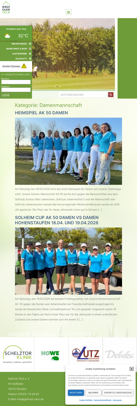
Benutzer (5, 79)
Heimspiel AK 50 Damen (41, 112)
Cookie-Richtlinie (86, 400)
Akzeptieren (76, 392)
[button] (131, 369)
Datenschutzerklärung (102, 400)
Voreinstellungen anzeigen (118, 392)
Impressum (117, 400)
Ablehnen (93, 392)
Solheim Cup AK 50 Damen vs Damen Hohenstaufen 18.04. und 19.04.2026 (57, 220)
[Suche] (110, 94)
